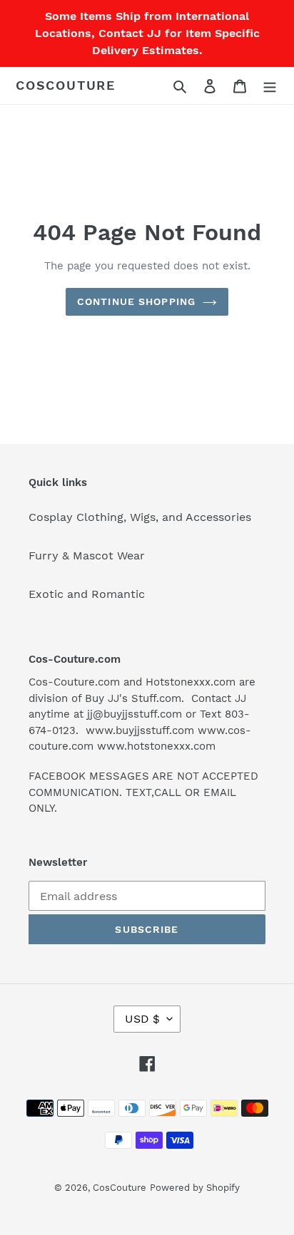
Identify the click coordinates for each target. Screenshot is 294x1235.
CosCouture (66, 85)
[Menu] (270, 85)
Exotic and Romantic (87, 594)
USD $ (142, 1018)
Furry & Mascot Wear (87, 555)
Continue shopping (136, 301)
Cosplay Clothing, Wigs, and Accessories (140, 517)
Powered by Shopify (195, 1187)
